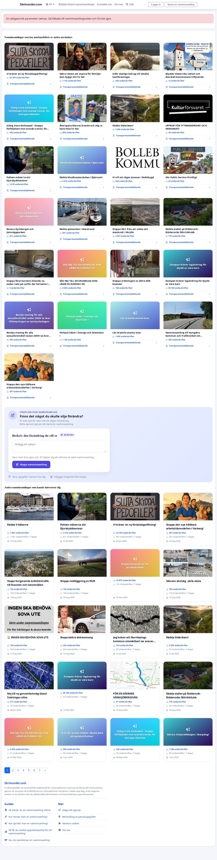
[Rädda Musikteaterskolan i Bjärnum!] (82, 168)
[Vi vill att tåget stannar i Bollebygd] (135, 168)
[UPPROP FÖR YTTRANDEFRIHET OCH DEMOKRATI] (188, 118)
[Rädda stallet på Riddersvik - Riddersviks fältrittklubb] (188, 222)
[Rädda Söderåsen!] (135, 116)
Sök (131, 4)
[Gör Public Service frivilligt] (188, 168)
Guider (9, 804)
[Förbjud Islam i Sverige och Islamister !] (82, 325)
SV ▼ (52, 4)
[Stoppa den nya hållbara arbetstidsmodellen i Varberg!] (29, 377)
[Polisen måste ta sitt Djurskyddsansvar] (29, 170)
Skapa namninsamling (33, 464)
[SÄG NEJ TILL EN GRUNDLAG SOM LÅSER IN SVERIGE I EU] (82, 274)
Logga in (156, 4)
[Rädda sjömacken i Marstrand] (82, 220)
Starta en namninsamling (180, 4)
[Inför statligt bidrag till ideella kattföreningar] (135, 67)
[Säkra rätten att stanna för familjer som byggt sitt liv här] (82, 67)
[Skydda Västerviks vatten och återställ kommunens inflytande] (188, 67)
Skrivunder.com (31, 4)
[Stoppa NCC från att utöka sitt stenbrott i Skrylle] (135, 222)
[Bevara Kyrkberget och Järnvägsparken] (29, 222)
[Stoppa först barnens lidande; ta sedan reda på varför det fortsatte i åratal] (29, 274)
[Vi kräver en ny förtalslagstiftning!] (29, 65)
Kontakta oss (104, 4)
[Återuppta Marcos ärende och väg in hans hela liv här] (82, 118)
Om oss (118, 4)
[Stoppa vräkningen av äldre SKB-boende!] (135, 274)
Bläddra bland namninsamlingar (77, 4)
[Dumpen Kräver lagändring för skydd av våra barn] (188, 274)
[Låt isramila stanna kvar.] (135, 324)
